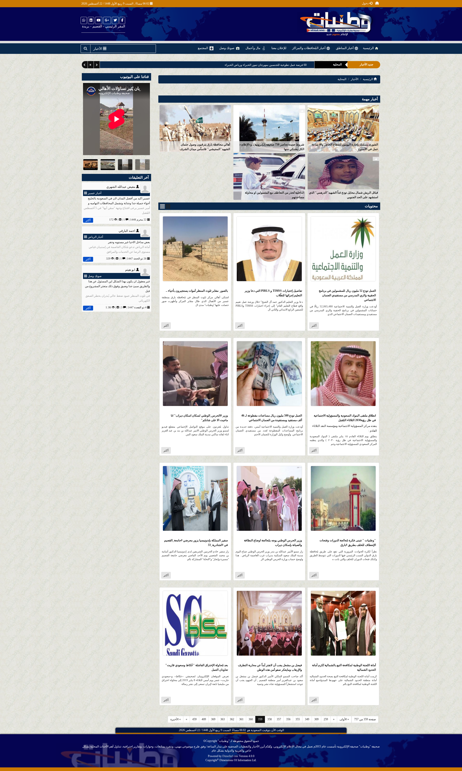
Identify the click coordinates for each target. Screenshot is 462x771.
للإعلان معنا (278, 48)
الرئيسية (369, 48)
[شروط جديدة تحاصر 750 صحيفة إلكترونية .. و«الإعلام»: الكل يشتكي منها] (269, 128)
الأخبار (354, 79)
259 (326, 719)
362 (232, 719)
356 (288, 719)
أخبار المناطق (345, 48)
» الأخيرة (175, 719)
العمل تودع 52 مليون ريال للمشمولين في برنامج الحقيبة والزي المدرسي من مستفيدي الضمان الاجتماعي (347, 295)
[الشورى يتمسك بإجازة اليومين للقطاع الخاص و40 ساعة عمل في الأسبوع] (343, 128)
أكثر (314, 325)
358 (269, 719)
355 (297, 719)
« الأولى (344, 719)
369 (213, 719)
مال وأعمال (253, 48)
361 (241, 719)
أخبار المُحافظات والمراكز (309, 48)
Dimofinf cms (230, 756)
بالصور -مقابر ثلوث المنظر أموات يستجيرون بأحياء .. (197, 290)
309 (316, 719)
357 (279, 719)
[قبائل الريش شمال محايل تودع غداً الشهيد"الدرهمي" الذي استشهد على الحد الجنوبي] (343, 176)
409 (204, 719)
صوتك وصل (227, 48)
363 (222, 719)
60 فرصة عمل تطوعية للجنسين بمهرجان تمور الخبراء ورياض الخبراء (265, 65)
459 (194, 719)
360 (251, 719)
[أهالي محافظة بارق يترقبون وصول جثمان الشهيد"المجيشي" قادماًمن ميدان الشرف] (195, 128)
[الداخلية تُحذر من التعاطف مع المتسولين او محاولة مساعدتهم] (269, 176)
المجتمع (203, 48)
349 (307, 719)
